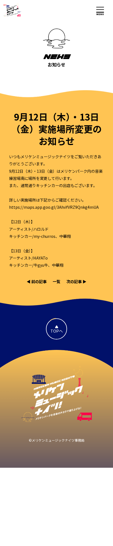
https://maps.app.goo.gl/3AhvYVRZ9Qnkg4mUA (54, 207)
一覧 (56, 281)
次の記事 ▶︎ (76, 281)
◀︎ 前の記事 (37, 281)
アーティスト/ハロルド (29, 229)
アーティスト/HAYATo (28, 258)
